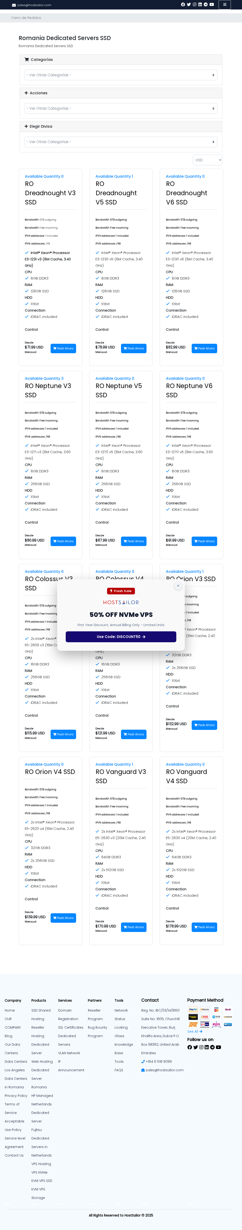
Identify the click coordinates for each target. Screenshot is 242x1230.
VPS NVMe (39, 1172)
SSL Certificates (70, 1027)
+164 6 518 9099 (159, 1061)
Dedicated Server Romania (40, 1079)
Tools (119, 1061)
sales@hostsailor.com (165, 1070)
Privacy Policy (16, 1095)
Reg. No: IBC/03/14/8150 (160, 1010)
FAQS (119, 1070)
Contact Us (14, 1155)
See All (192, 1031)
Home (10, 1010)
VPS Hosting (41, 1164)
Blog (8, 1036)
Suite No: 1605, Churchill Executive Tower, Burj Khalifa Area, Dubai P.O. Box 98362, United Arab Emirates (160, 1036)
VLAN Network (69, 1053)
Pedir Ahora (64, 348)
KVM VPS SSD (41, 1180)
